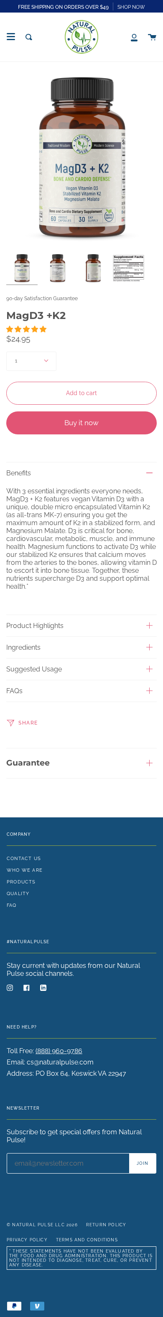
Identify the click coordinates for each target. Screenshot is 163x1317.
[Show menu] (11, 37)
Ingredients (23, 647)
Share (27, 723)
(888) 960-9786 (59, 1051)
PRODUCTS (21, 881)
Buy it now (81, 423)
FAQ (12, 905)
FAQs (14, 691)
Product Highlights (35, 626)
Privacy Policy (27, 1240)
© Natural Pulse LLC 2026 (42, 1225)
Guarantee (28, 763)
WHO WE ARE (25, 870)
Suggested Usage (34, 669)
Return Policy (106, 1225)
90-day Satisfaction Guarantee (42, 298)
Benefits (18, 473)
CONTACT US (24, 858)
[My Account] (134, 37)
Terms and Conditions (87, 1240)
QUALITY (18, 893)
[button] (27, 329)
